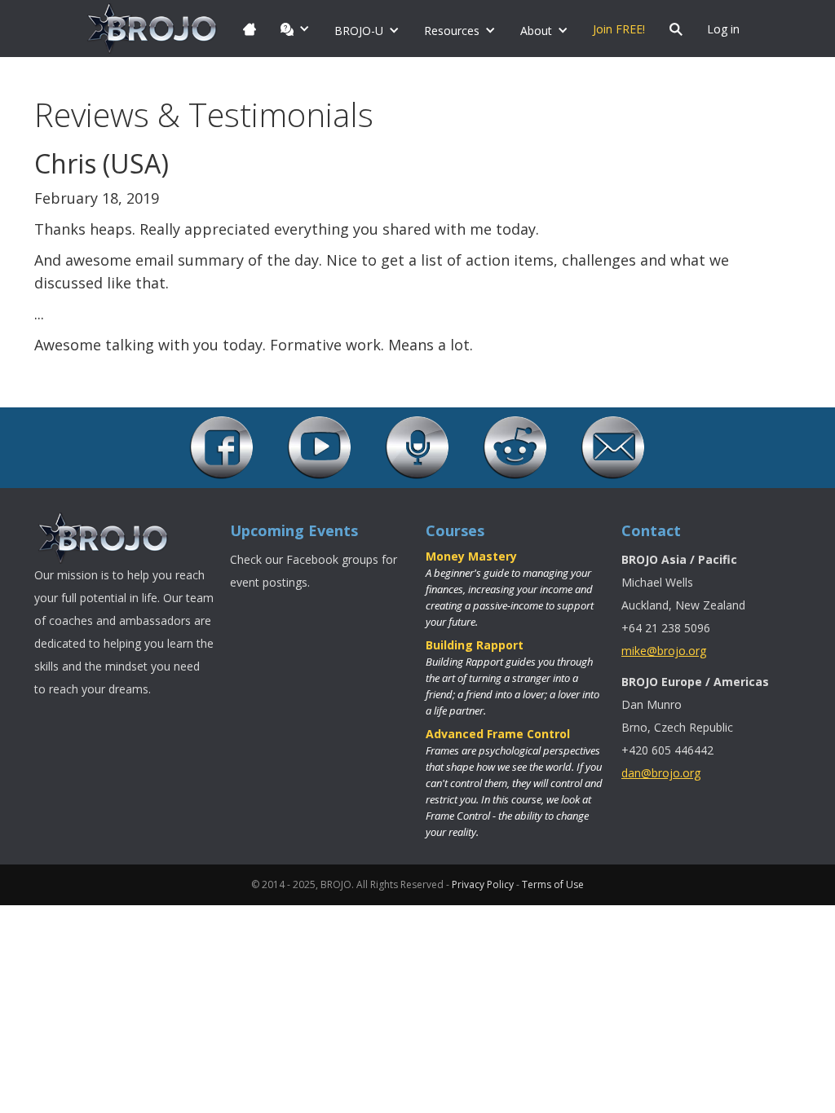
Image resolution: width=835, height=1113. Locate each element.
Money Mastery (471, 556)
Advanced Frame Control (498, 733)
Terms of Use (553, 884)
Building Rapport (475, 645)
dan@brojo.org (660, 773)
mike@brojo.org (663, 650)
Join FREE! (619, 29)
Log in (723, 29)
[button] (295, 28)
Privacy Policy (483, 884)
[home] (152, 28)
